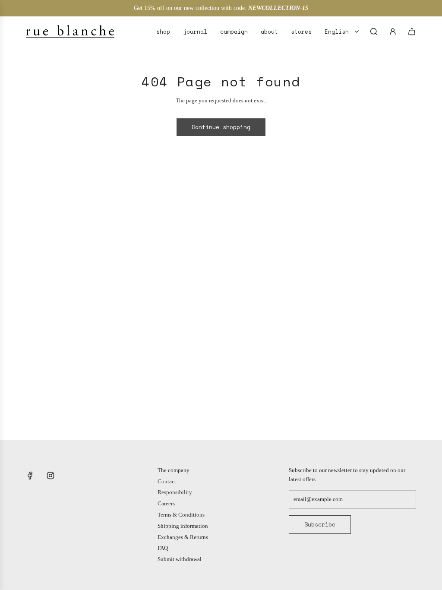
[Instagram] (50, 475)
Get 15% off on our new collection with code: (221, 8)
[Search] (373, 31)
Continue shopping (221, 127)
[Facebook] (30, 475)
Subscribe (319, 524)
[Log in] (392, 31)
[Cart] (411, 31)
